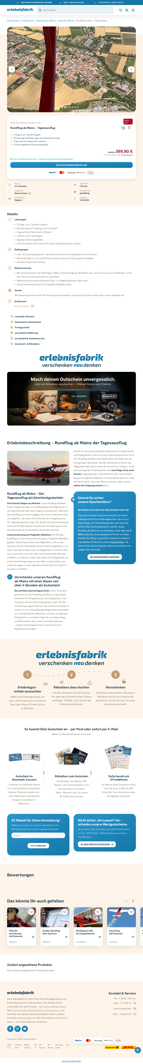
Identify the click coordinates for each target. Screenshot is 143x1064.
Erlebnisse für (28, 20)
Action (46, 1006)
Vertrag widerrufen (71, 1061)
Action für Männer (66, 20)
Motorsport (60, 1006)
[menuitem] (10, 1029)
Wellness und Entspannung (46, 1010)
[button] (65, 107)
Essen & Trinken (20, 1010)
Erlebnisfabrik (13, 20)
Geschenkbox (117, 542)
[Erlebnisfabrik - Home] (20, 10)
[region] (71, 2)
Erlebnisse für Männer (46, 20)
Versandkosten (127, 155)
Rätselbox (28, 1017)
